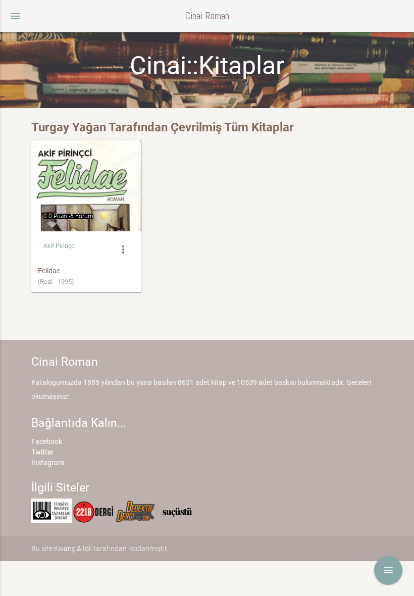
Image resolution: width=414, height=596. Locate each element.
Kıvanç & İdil (73, 548)
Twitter (42, 452)
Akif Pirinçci (59, 246)
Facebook (46, 441)
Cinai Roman (207, 16)
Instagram (47, 463)
